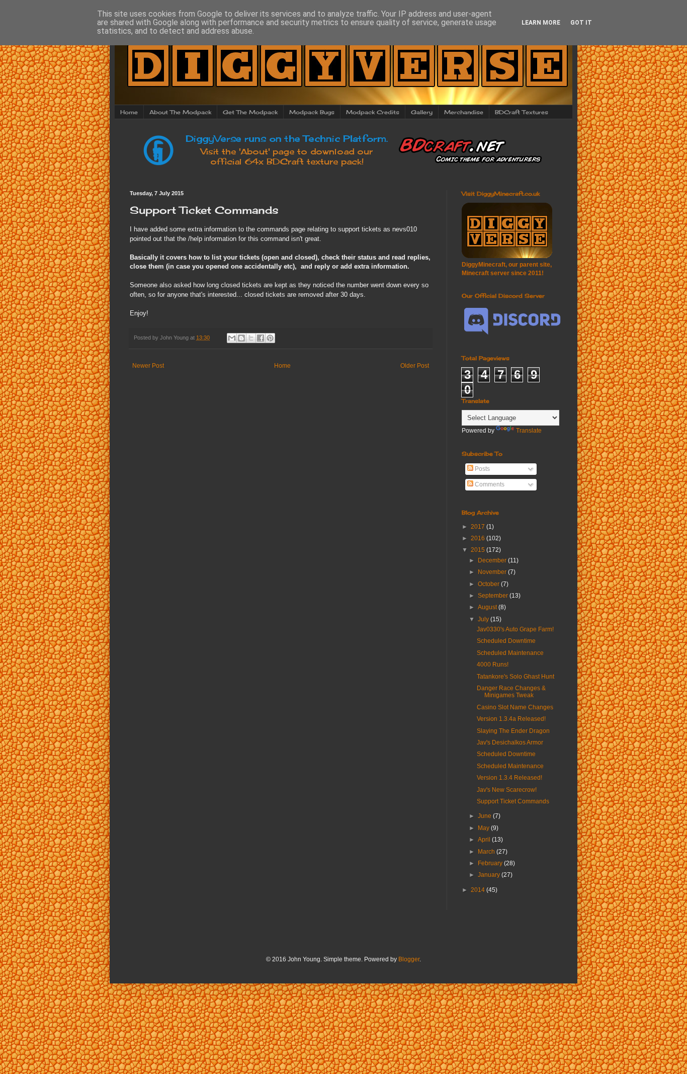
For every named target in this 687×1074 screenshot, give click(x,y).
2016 (478, 538)
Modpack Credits (372, 112)
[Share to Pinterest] (270, 338)
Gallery (422, 112)
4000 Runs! (492, 664)
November (493, 571)
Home (129, 112)
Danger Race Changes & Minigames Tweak (511, 692)
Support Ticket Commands (513, 801)
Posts (481, 468)
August (488, 607)
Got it (581, 22)
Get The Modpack (250, 112)
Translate (529, 430)
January (489, 874)
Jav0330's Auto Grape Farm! (515, 629)
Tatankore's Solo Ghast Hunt (515, 676)
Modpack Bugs (311, 112)
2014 (478, 889)
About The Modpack (180, 112)
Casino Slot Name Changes (515, 707)
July (484, 619)
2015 (478, 549)
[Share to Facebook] (260, 338)
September (493, 595)
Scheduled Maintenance (510, 652)
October (489, 584)
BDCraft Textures (521, 112)
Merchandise (463, 112)
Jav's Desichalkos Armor (510, 742)
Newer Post (148, 365)
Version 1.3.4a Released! (511, 718)
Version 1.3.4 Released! (509, 777)
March (487, 851)
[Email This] (232, 338)
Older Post (414, 365)
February (491, 863)
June (485, 815)
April (485, 839)
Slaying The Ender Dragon (513, 730)
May (484, 828)
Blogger (408, 959)
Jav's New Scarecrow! (507, 789)
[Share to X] (251, 338)
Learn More (541, 22)
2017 (478, 526)
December (493, 560)
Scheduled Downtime (506, 640)
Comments (488, 484)
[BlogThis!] (241, 338)
